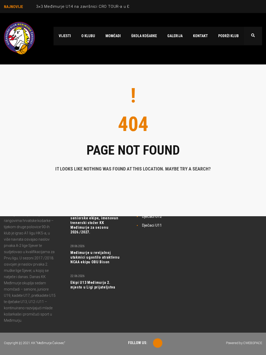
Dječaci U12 (152, 216)
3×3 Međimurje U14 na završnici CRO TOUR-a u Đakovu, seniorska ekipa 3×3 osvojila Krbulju (124, 6)
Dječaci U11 (152, 225)
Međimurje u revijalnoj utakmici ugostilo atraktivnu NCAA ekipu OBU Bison (95, 257)
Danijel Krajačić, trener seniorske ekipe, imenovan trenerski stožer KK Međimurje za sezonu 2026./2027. (94, 222)
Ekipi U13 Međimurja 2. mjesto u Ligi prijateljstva (92, 284)
